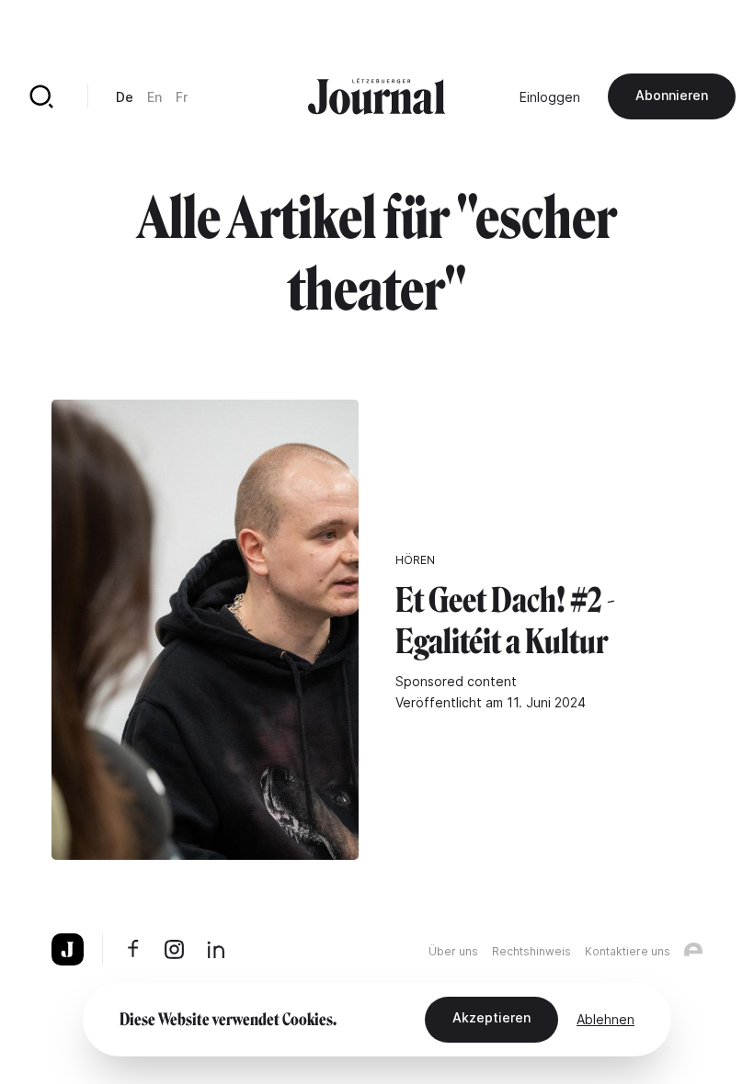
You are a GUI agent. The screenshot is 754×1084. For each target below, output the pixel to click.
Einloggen (550, 97)
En (154, 97)
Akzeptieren (491, 1017)
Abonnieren (671, 95)
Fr (182, 97)
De (124, 97)
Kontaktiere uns (627, 951)
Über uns (453, 951)
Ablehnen (605, 1019)
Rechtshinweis (531, 951)
